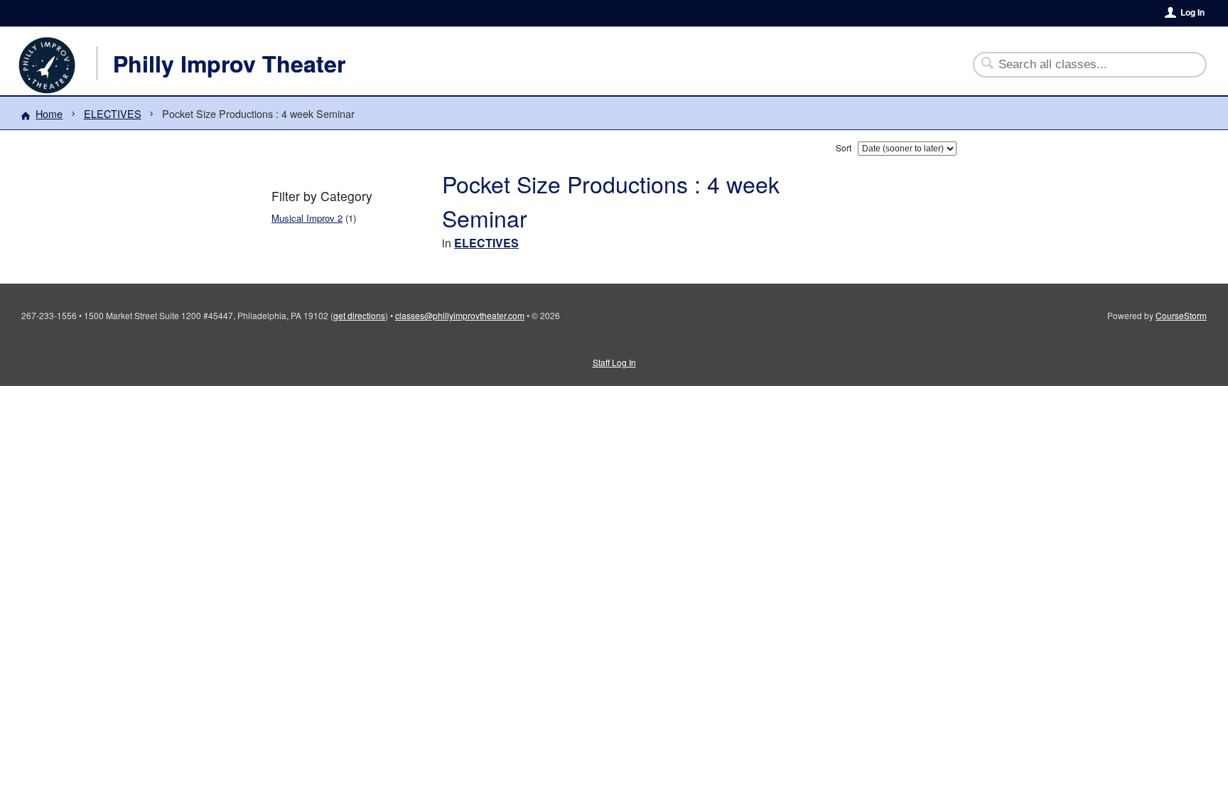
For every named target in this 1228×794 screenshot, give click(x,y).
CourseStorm (1181, 315)
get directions (359, 315)
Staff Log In (614, 362)
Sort (843, 147)
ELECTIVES (112, 113)
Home (49, 113)
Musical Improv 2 (307, 218)
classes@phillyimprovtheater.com (459, 315)
